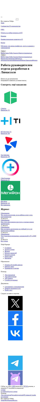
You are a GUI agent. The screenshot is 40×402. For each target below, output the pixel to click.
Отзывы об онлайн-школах (14, 265)
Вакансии (4, 58)
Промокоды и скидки (12, 268)
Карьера (10, 400)
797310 (25, 386)
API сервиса (9, 278)
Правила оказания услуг (13, 288)
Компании (16, 60)
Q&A (6, 400)
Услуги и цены (9, 249)
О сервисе (8, 248)
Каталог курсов (10, 255)
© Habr (3, 390)
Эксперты (10, 60)
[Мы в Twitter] (15, 310)
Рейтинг (23, 60)
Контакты (8, 258)
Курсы (15, 400)
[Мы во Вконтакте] (15, 340)
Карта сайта (9, 256)
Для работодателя (10, 276)
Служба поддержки (11, 280)
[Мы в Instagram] (15, 355)
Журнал (34, 60)
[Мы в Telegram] (15, 370)
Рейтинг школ (9, 266)
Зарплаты (29, 60)
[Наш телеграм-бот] (15, 384)
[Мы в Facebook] (15, 325)
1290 (13, 386)
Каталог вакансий (11, 253)
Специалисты (11, 58)
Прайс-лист (8, 290)
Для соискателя (10, 275)
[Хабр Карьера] (8, 19)
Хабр (2, 400)
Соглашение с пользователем (14, 287)
